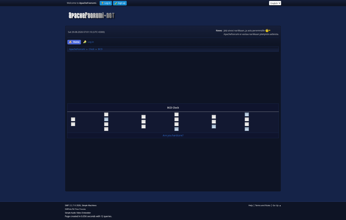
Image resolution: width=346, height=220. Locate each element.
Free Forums (80, 209)
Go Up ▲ (277, 205)
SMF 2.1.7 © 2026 (73, 205)
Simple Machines (89, 205)
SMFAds (68, 209)
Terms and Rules (262, 205)
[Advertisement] (173, 78)
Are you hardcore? (173, 135)
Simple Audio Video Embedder (78, 213)
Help (251, 205)
